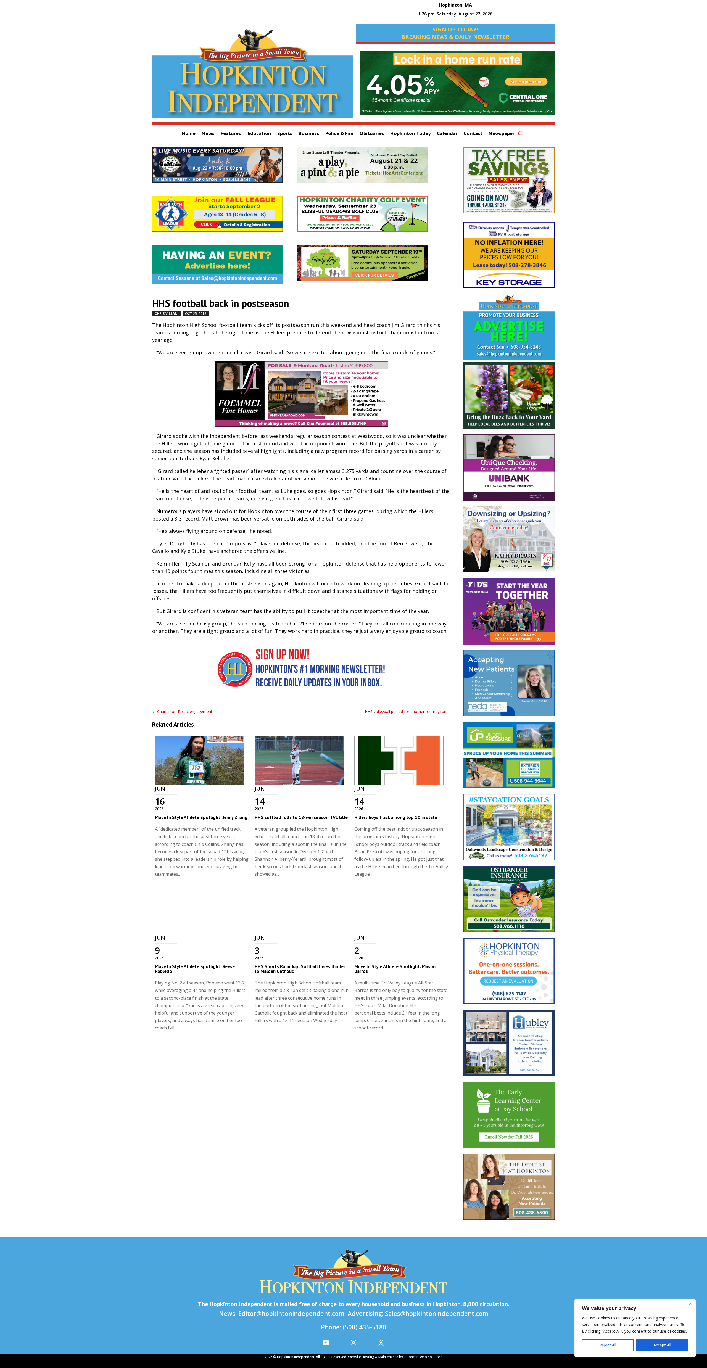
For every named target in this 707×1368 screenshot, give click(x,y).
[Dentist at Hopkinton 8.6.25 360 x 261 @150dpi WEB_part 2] (509, 1190)
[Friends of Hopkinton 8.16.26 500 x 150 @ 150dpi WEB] (369, 265)
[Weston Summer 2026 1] (509, 398)
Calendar (447, 133)
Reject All (607, 1345)
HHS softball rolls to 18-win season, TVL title (301, 817)
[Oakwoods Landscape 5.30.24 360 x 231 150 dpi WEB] (509, 830)
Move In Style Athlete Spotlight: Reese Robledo (195, 968)
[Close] (690, 1303)
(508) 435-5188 (364, 1327)
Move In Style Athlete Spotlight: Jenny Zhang (201, 817)
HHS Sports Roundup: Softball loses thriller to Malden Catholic (300, 968)
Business (309, 133)
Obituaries (372, 133)
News (208, 133)
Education (259, 133)
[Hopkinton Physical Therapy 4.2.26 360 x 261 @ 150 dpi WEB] (509, 974)
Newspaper (502, 133)
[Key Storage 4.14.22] (509, 258)
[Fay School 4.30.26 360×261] (509, 1117)
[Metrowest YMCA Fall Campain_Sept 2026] (509, 614)
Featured (231, 133)
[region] (635, 1328)
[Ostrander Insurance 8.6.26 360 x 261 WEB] (509, 902)
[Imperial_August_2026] (509, 183)
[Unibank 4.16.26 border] (509, 470)
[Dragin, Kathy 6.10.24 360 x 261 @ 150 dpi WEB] (509, 542)
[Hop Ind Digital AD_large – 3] (509, 1046)
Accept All (662, 1345)
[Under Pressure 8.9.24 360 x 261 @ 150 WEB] (509, 758)
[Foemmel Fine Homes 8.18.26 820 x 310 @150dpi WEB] (301, 396)
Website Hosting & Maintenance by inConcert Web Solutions (395, 1356)
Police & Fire (339, 133)
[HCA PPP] (369, 167)
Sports (284, 133)
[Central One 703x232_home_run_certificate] (457, 85)
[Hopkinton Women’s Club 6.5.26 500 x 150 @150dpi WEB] (369, 216)
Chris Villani (167, 313)
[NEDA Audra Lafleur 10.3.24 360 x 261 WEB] (509, 686)
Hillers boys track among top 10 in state (395, 817)
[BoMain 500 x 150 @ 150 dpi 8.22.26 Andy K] (224, 167)
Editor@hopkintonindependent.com (291, 1313)
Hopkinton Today (410, 133)
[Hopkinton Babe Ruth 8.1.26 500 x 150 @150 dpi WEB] (224, 216)
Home (189, 133)
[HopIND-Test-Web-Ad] (301, 671)
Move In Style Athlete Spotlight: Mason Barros (395, 968)
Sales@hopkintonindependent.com (436, 1313)
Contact (473, 133)
